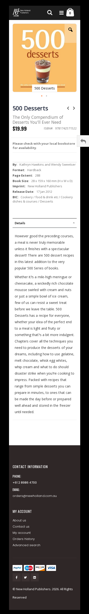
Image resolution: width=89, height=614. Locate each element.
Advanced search (27, 545)
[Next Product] (74, 107)
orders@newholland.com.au (35, 496)
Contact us (21, 526)
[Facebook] (17, 577)
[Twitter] (26, 577)
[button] (70, 33)
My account (22, 532)
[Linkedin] (35, 577)
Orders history (24, 539)
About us (19, 520)
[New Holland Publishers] (22, 13)
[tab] (45, 223)
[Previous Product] (68, 107)
